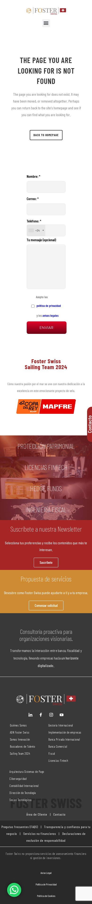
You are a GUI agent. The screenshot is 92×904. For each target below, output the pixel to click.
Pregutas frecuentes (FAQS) (19, 827)
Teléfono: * (34, 225)
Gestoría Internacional (60, 725)
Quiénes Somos (18, 725)
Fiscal (51, 753)
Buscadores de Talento (22, 746)
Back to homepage (46, 135)
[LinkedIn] (30, 714)
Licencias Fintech (58, 760)
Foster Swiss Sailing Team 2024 (46, 363)
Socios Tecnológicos (20, 800)
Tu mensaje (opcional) (41, 239)
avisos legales (50, 315)
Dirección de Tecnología (22, 793)
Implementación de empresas (64, 732)
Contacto (58, 814)
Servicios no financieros (39, 834)
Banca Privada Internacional (64, 739)
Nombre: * (33, 176)
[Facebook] (40, 714)
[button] (46, 23)
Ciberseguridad (17, 779)
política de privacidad (48, 306)
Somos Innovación (20, 739)
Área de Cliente (36, 814)
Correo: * (33, 198)
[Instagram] (51, 714)
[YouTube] (61, 714)
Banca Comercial (57, 746)
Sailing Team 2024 (20, 753)
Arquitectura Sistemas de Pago (26, 772)
